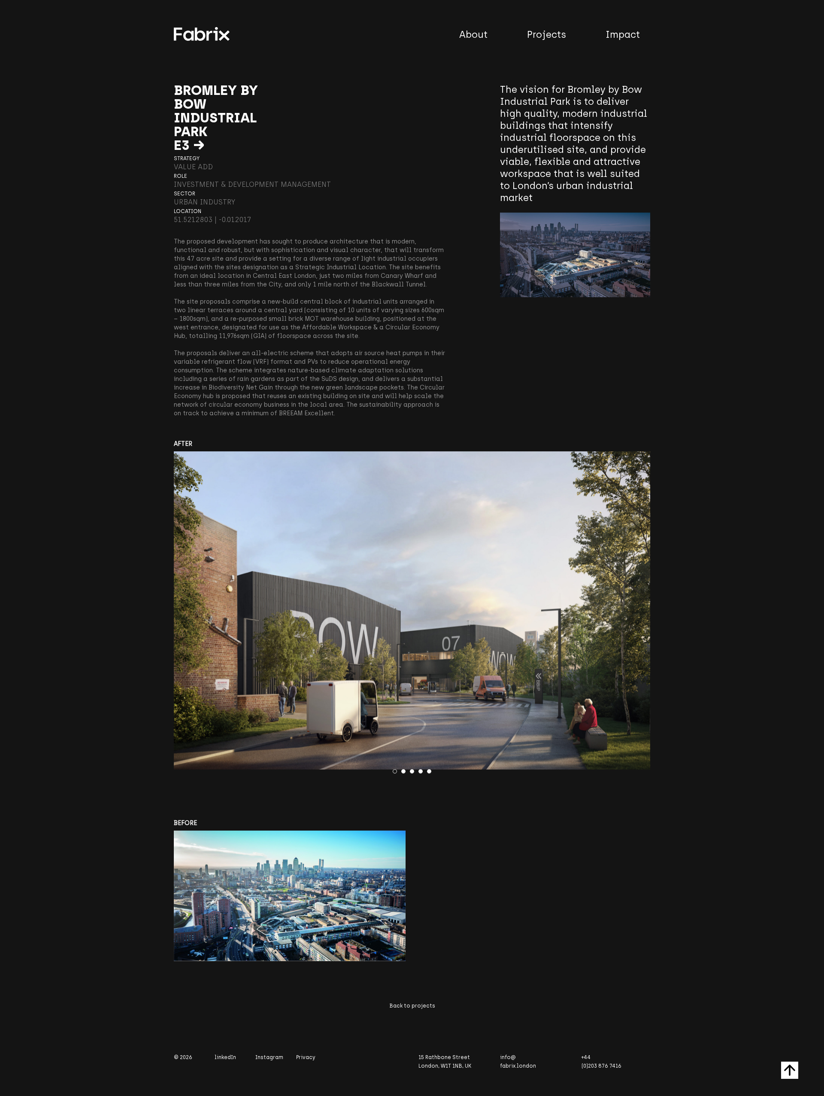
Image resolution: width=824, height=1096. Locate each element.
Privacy (305, 1057)
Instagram (269, 1057)
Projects (546, 34)
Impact (623, 34)
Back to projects (412, 1006)
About (473, 34)
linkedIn (225, 1057)
